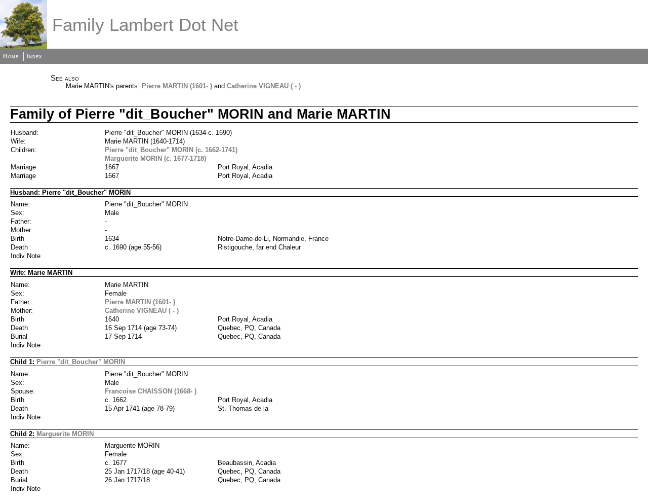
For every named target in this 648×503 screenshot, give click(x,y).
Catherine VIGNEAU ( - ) (264, 86)
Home (11, 56)
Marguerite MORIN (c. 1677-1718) (155, 158)
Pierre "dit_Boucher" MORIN (80, 362)
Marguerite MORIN (65, 434)
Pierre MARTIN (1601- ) (177, 86)
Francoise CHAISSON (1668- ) (150, 391)
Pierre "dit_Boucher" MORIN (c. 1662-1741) (171, 150)
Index (34, 56)
